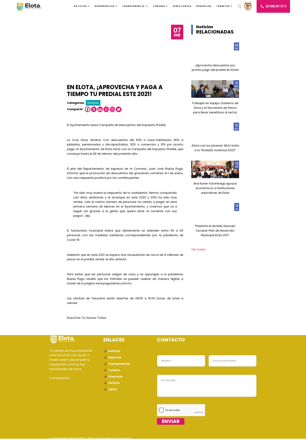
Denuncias (204, 6)
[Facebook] (87, 109)
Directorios (182, 6)
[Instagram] (112, 109)
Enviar (171, 421)
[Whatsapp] (106, 109)
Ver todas (198, 249)
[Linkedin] (100, 109)
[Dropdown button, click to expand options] (240, 6)
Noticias (80, 6)
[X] (94, 109)
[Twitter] (118, 109)
